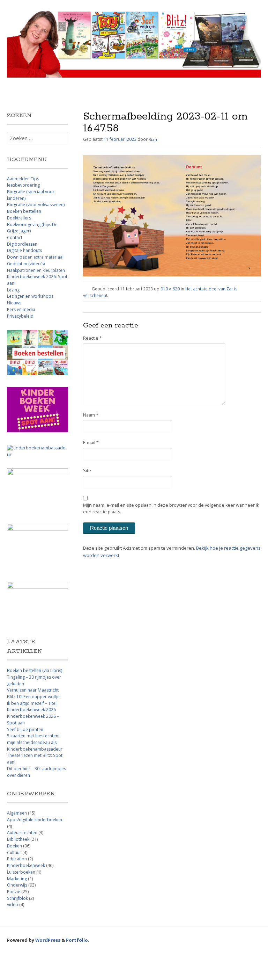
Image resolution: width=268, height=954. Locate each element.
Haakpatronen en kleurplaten (36, 270)
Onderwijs (17, 885)
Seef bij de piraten (25, 729)
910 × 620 (170, 288)
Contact (14, 237)
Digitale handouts (24, 250)
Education (17, 859)
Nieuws (14, 303)
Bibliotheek (18, 839)
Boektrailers (19, 218)
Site (87, 471)
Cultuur (14, 852)
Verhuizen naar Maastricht (33, 690)
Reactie (92, 338)
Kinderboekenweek (26, 865)
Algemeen (17, 813)
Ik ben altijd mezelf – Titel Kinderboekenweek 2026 (32, 706)
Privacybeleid (20, 316)
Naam (90, 415)
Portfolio (77, 940)
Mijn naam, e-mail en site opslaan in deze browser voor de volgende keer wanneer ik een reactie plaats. (171, 508)
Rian (153, 139)
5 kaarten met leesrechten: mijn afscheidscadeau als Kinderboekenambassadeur (34, 742)
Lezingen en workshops (30, 296)
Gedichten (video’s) (26, 264)
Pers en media (21, 309)
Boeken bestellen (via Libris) (34, 670)
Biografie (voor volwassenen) (36, 205)
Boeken (14, 846)
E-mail (91, 443)
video (12, 905)
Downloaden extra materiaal (35, 257)
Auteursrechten (22, 833)
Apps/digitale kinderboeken (34, 820)
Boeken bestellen (24, 211)
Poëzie (13, 892)
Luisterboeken (21, 872)
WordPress (47, 940)
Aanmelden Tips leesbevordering (23, 182)
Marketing (17, 879)
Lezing (13, 290)
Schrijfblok (17, 898)
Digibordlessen (22, 244)
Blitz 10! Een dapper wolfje (33, 697)
